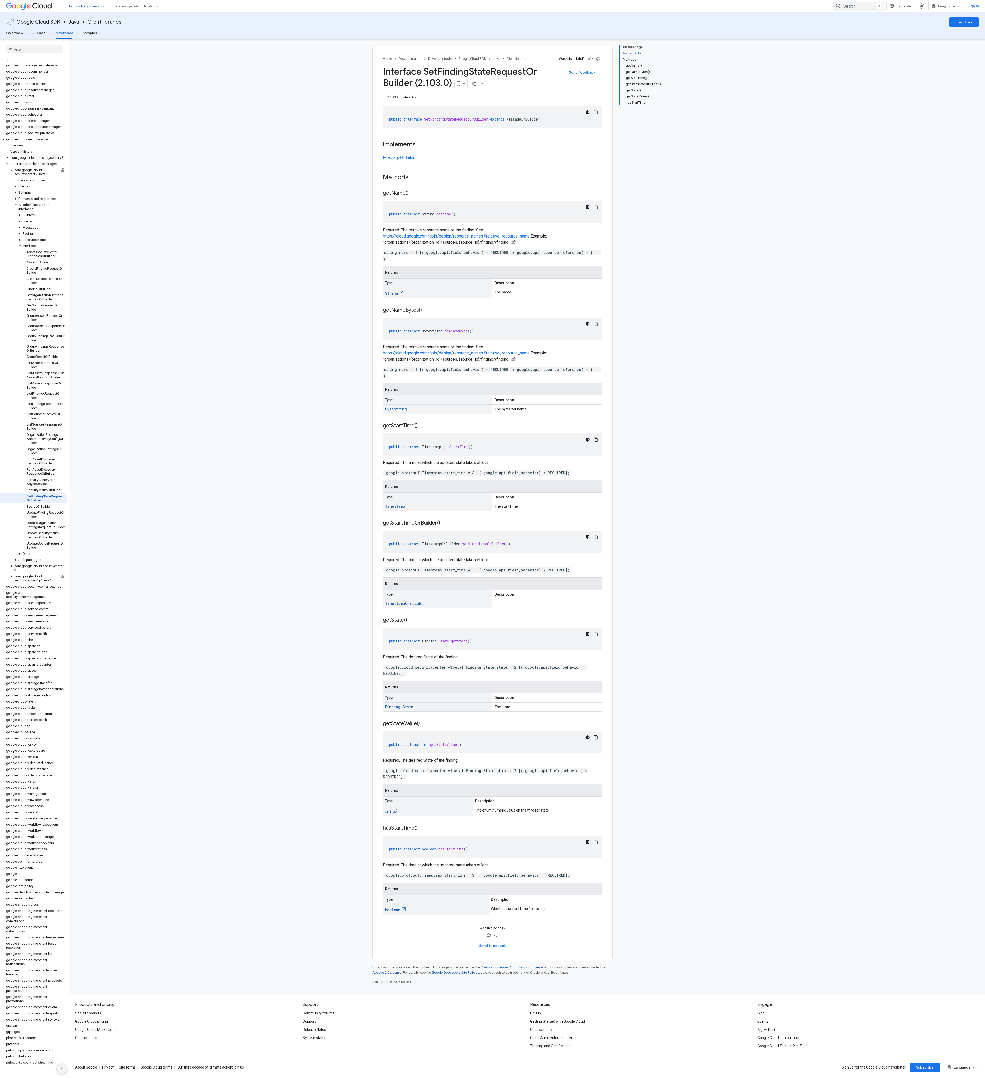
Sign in (973, 6)
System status (314, 1038)
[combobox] (858, 6)
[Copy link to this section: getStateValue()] (425, 724)
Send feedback (582, 72)
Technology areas (83, 6)
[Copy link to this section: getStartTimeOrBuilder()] (445, 523)
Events (763, 1021)
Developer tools (440, 59)
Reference (64, 33)
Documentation (410, 59)
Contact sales (86, 1038)
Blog (761, 1013)
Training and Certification (550, 1046)
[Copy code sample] (596, 112)
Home (387, 59)
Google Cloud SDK (38, 22)
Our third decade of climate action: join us (210, 1067)
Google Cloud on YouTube (778, 1038)
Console (903, 6)
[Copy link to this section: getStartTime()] (423, 426)
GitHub (535, 1013)
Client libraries (104, 22)
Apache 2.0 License (386, 972)
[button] (33, 139)
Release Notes (314, 1029)
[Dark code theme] (588, 112)
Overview (14, 33)
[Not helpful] (598, 59)
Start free (964, 22)
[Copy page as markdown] (474, 83)
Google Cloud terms (156, 1067)
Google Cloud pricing (91, 1021)
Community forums (318, 1013)
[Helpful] (590, 59)
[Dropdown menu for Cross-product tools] (159, 6)
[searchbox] (34, 49)
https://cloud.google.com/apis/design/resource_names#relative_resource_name (456, 236)
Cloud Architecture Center (551, 1038)
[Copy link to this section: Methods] (415, 178)
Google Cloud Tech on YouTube (782, 1046)
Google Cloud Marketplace (96, 1029)
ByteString (396, 409)
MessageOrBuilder (400, 157)
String (391, 293)
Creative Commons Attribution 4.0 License (512, 967)
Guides (39, 33)
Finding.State (399, 706)
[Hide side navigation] (62, 1069)
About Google (86, 1067)
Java (73, 22)
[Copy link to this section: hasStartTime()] (423, 828)
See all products (88, 1013)
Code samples (541, 1029)
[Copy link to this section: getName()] (414, 193)
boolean (392, 909)
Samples (90, 33)
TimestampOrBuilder (405, 603)
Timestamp (395, 506)
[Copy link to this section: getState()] (412, 620)
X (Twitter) (766, 1029)
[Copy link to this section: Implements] (421, 145)
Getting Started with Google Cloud (557, 1021)
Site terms (127, 1067)
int (388, 811)
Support (309, 1021)
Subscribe (925, 1067)
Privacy (108, 1067)
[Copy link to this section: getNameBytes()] (427, 310)
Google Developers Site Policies (455, 972)
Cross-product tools (134, 6)
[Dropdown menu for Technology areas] (105, 6)
